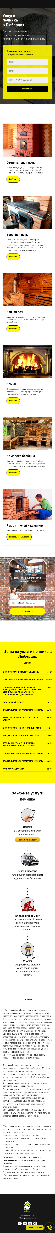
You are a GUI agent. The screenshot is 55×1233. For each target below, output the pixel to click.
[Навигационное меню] (50, 4)
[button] (13, 1070)
